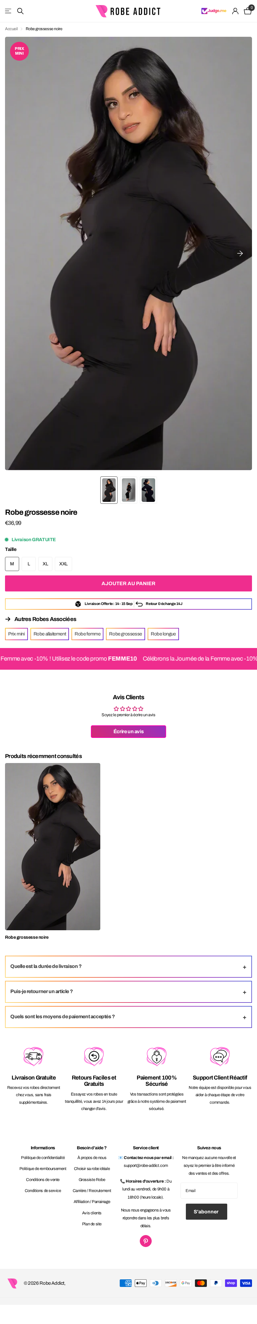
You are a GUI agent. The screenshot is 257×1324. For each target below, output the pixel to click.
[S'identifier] (235, 11)
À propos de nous (92, 1158)
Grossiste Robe (92, 1180)
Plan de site (92, 1224)
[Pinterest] (146, 1241)
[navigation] (109, 490)
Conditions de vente (43, 1180)
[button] (240, 253)
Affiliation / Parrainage (92, 1202)
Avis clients (92, 1213)
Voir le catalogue (8, 11)
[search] (20, 11)
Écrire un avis (128, 731)
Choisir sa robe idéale (92, 1169)
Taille (10, 549)
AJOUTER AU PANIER (128, 583)
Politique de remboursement (42, 1169)
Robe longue (163, 633)
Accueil (11, 29)
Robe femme (87, 633)
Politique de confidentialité (43, 1158)
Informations (43, 1147)
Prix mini (16, 633)
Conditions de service (43, 1191)
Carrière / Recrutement (92, 1191)
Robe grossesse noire (27, 937)
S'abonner (206, 1211)
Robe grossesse (125, 633)
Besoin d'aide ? (92, 1147)
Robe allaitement (50, 633)
